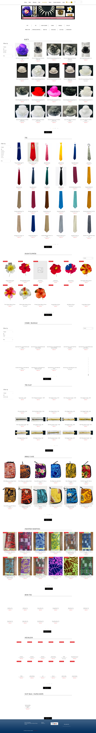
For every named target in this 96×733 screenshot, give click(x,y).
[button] (71, 2)
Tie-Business (2, 151)
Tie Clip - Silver (5, 397)
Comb (4, 336)
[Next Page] (57, 128)
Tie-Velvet (2, 150)
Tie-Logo (2, 157)
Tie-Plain (2, 155)
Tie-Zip (2, 156)
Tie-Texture (2, 152)
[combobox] (88, 258)
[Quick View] (22, 49)
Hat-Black (4, 51)
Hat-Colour (4, 50)
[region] (67, 726)
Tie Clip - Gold (5, 396)
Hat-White (4, 52)
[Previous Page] (50, 128)
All (1, 149)
